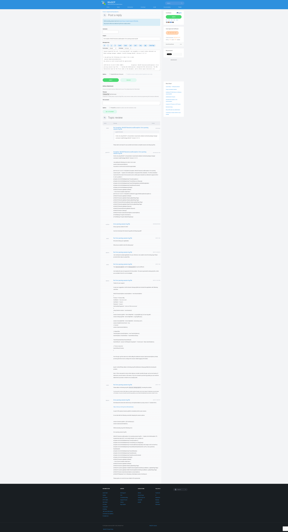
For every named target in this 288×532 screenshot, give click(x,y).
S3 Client (105, 504)
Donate (174, 16)
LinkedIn (157, 502)
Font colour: (105, 48)
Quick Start (105, 493)
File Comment (106, 99)
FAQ (121, 495)
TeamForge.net (141, 497)
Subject (104, 35)
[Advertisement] (174, 70)
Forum (179, 7)
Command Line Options (108, 513)
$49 (171, 20)
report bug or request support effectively (129, 21)
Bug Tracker (123, 504)
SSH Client (105, 502)
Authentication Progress (170, 96)
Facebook (157, 493)
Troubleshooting (124, 497)
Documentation (167, 7)
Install (154, 7)
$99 (174, 20)
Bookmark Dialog (169, 107)
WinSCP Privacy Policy (108, 529)
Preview (128, 80)
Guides (104, 495)
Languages (105, 506)
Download (143, 7)
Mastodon (157, 497)
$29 (169, 20)
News (118, 7)
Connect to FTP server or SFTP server (173, 104)
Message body (106, 42)
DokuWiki (140, 500)
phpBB (139, 502)
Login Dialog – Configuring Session (173, 86)
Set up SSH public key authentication (173, 109)
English (179, 489)
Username (105, 29)
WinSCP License (153, 525)
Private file (123, 107)
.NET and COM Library (108, 511)
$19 (166, 20)
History (122, 502)
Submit (110, 80)
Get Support (123, 493)
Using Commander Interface (171, 89)
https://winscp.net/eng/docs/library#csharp (123, 407)
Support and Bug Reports (112, 11)
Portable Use (105, 516)
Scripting (105, 509)
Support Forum (123, 500)
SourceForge (141, 495)
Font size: (121, 48)
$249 (177, 20)
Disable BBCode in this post (117, 74)
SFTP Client (105, 500)
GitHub (139, 493)
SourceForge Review (170, 44)
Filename (105, 92)
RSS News (157, 504)
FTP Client (105, 497)
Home (108, 7)
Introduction (130, 7)
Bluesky (157, 500)
